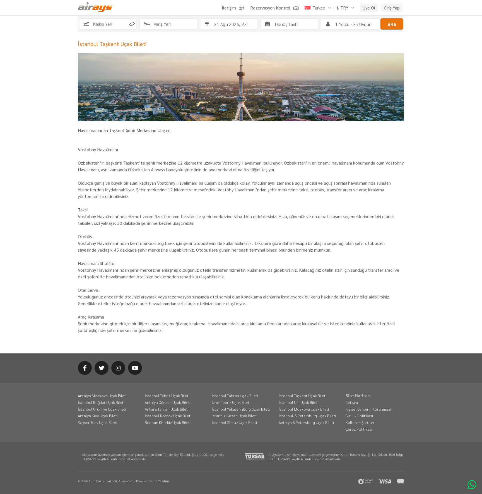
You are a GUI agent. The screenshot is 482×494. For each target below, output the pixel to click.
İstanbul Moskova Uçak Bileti (304, 408)
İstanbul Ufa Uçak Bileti (299, 402)
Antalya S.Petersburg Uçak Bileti (306, 422)
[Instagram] (118, 368)
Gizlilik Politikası (359, 415)
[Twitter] (102, 368)
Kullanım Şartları (360, 422)
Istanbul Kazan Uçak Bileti (234, 415)
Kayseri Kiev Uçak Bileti (97, 422)
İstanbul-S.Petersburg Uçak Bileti (307, 415)
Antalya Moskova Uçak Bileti (102, 395)
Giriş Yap (392, 8)
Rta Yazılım (161, 481)
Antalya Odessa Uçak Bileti (168, 402)
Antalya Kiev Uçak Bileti (98, 415)
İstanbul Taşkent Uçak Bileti (302, 395)
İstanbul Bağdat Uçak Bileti (101, 402)
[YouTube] (135, 368)
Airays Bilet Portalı (95, 7)
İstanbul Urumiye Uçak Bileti (102, 408)
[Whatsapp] (471, 483)
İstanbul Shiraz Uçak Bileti (234, 422)
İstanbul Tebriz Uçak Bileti (167, 395)
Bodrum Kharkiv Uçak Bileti (168, 422)
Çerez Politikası (359, 429)
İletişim (352, 402)
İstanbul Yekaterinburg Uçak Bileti (241, 408)
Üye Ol (369, 8)
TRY (342, 8)
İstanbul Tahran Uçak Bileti (235, 395)
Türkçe (318, 8)
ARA (391, 24)
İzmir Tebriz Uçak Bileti (231, 402)
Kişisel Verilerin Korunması (368, 408)
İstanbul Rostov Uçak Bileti (168, 415)
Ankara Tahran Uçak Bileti (167, 408)
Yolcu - (353, 24)
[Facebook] (85, 368)
